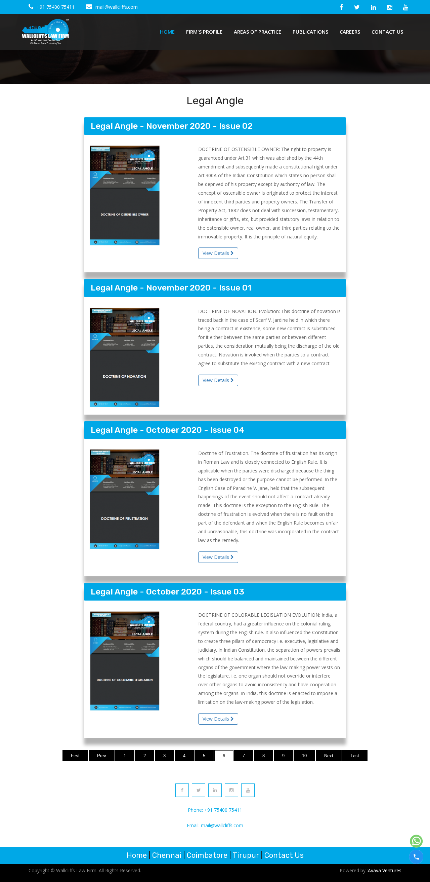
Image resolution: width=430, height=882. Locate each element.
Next (328, 755)
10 (304, 755)
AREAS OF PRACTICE (257, 31)
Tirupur (245, 855)
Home (167, 31)
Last (355, 755)
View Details (216, 253)
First (75, 755)
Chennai (166, 855)
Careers (350, 31)
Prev (101, 755)
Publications (310, 31)
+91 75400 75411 (56, 7)
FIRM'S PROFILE (204, 31)
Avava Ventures (384, 870)
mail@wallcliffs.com (116, 7)
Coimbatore (207, 855)
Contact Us (387, 31)
